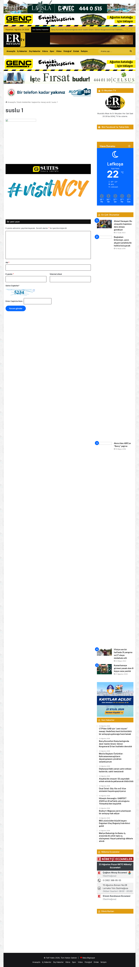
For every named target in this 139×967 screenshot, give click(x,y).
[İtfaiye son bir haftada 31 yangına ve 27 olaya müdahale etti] (104, 652)
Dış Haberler (34, 51)
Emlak (76, 51)
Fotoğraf (67, 51)
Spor (52, 51)
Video (59, 51)
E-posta (10, 274)
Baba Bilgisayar (89, 958)
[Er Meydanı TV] (15, 40)
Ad (7, 262)
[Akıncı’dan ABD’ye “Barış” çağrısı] (104, 544)
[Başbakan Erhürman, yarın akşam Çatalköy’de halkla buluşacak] (104, 338)
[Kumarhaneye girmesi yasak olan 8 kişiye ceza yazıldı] (104, 669)
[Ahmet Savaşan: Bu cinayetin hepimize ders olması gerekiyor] (104, 224)
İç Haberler (22, 51)
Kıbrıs (45, 51)
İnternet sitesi (56, 274)
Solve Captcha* (12, 286)
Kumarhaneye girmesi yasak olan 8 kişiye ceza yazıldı (123, 668)
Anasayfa (11, 51)
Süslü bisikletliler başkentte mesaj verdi (33, 102)
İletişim (84, 51)
